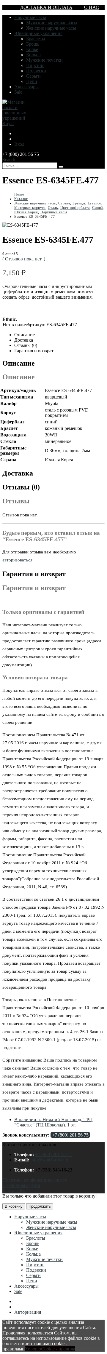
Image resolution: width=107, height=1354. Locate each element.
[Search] (61, 167)
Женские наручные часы (51, 28)
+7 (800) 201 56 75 (70, 1134)
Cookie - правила (58, 1348)
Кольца (33, 54)
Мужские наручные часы (51, 22)
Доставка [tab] (23, 339)
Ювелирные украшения (38, 33)
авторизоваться (17, 560)
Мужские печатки (44, 60)
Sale (18, 92)
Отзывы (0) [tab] (25, 345)
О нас (91, 7)
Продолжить (40, 1206)
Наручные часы (30, 17)
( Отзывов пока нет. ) (23, 258)
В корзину (14, 1206)
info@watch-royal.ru (50, 1159)
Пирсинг (35, 65)
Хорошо (33, 1348)
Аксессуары (26, 86)
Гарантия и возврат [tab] (34, 350)
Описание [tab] (24, 334)
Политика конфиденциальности (34, 1179)
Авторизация (27, 1312)
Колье (32, 49)
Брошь (32, 44)
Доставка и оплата (46, 7)
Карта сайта (14, 1190)
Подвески (36, 70)
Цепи (31, 81)
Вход (19, 144)
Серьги (33, 76)
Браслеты (35, 38)
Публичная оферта (21, 1185)
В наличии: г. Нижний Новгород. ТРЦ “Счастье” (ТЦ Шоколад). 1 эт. (53, 1122)
